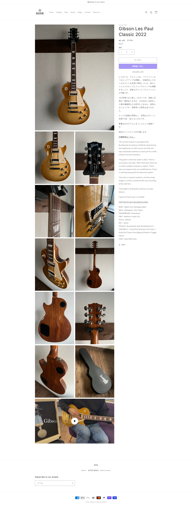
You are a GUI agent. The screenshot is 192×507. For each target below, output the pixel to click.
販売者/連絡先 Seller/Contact (99, 470)
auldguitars (93, 502)
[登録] (72, 483)
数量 (120, 48)
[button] (146, 12)
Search (83, 470)
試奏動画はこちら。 (127, 137)
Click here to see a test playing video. (133, 202)
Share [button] (123, 245)
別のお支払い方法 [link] (138, 71)
